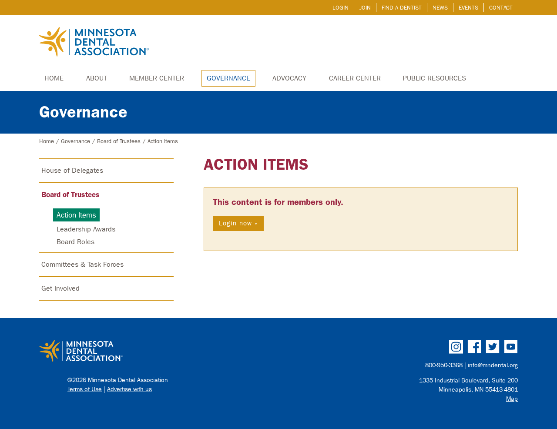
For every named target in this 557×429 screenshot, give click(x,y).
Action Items (256, 164)
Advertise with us (129, 389)
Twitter (493, 347)
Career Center (355, 78)
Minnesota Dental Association (94, 42)
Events (468, 7)
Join (365, 7)
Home (54, 78)
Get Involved (60, 288)
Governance (228, 78)
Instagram (456, 347)
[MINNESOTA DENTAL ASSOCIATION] (155, 351)
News (440, 7)
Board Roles (75, 242)
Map (512, 398)
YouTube (511, 347)
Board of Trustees (119, 141)
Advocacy (289, 78)
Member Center (156, 78)
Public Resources (434, 78)
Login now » (238, 223)
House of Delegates (72, 170)
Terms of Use (84, 389)
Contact (501, 7)
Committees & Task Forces (82, 264)
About (96, 78)
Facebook (474, 347)
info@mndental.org (493, 365)
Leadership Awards (86, 229)
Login (340, 7)
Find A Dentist (402, 7)
